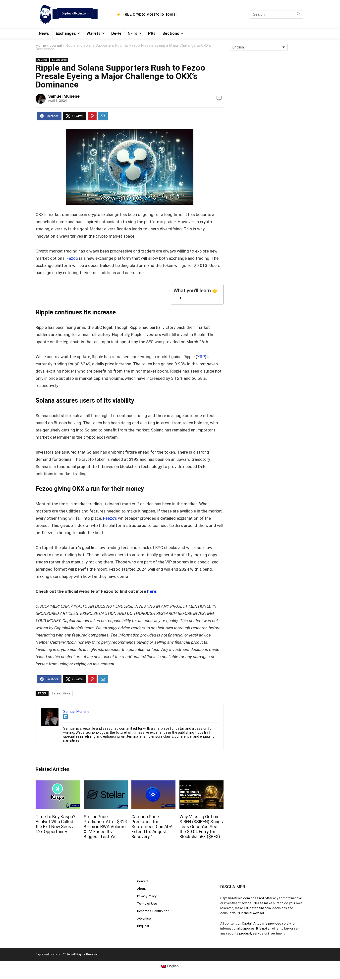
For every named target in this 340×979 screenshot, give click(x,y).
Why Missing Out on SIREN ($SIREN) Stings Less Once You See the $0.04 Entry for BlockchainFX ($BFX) (201, 826)
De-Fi (116, 33)
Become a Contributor (153, 911)
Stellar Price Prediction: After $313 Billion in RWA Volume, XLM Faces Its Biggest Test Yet (105, 826)
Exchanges (66, 33)
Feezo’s (109, 518)
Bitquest (143, 926)
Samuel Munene (64, 96)
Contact (142, 881)
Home (41, 45)
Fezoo (71, 258)
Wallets (94, 33)
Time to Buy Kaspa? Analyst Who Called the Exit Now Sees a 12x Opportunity (55, 824)
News (44, 33)
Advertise (144, 918)
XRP (201, 356)
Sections (170, 33)
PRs (152, 33)
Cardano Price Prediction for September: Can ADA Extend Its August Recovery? (151, 826)
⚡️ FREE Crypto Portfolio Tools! (146, 14)
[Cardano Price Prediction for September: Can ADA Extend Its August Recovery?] (153, 783)
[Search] (298, 14)
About (141, 889)
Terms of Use (147, 903)
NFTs (132, 33)
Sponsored (59, 59)
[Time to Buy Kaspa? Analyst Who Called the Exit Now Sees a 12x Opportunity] (58, 783)
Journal (56, 45)
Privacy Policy (146, 896)
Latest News (61, 693)
